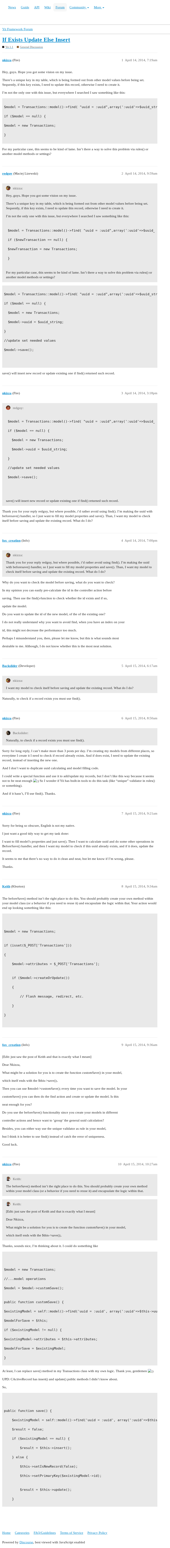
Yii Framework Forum (17, 29)
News (12, 7)
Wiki (47, 7)
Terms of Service (71, 1533)
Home (6, 1533)
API (36, 7)
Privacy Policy (97, 1533)
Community (78, 7)
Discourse (26, 1542)
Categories (22, 1533)
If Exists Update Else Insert (36, 39)
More (98, 7)
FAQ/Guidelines (45, 1533)
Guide (25, 7)
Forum (60, 7)
